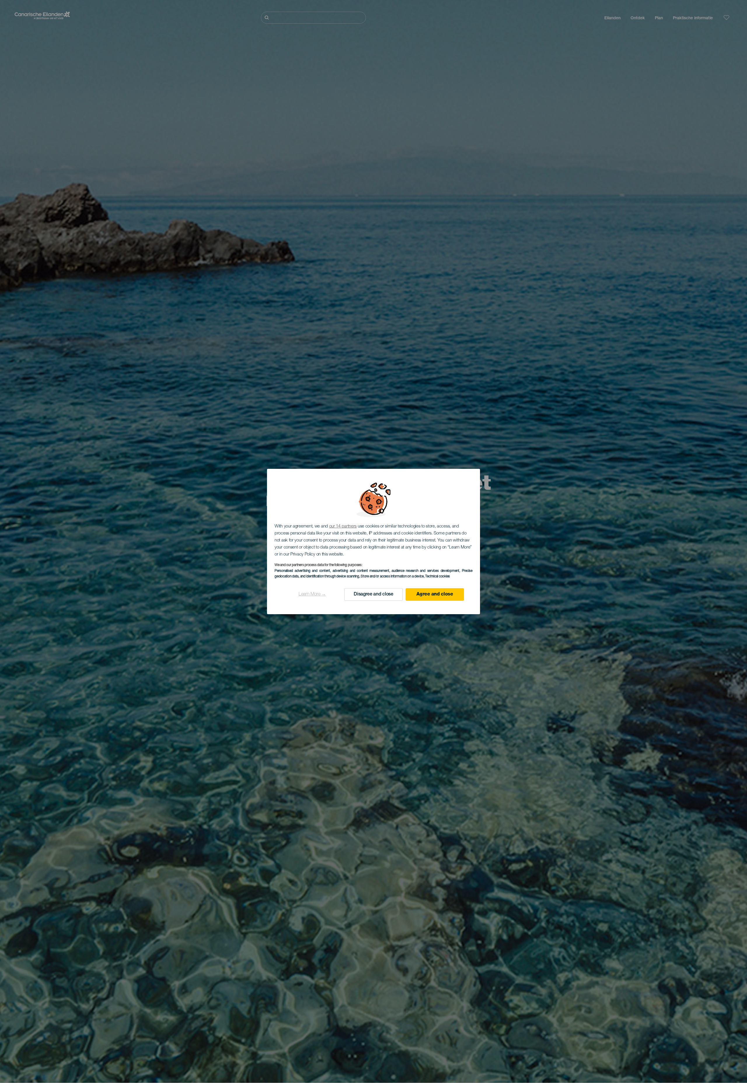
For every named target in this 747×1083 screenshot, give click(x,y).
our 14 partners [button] (343, 526)
